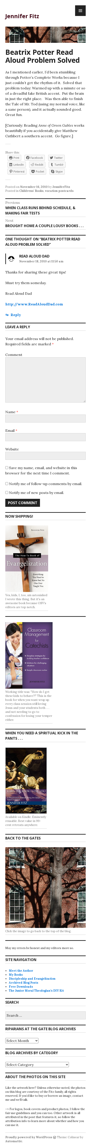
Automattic (13, 1141)
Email (11, 430)
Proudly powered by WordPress (28, 1137)
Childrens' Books (31, 191)
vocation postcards (59, 191)
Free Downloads (21, 987)
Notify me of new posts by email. (36, 492)
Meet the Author (21, 971)
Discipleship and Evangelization (32, 979)
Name (11, 412)
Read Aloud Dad (34, 256)
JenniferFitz (61, 187)
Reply (16, 315)
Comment (13, 354)
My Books (16, 975)
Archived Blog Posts (23, 983)
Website (12, 449)
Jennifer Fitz (22, 16)
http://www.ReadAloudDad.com (34, 304)
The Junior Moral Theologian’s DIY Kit (36, 991)
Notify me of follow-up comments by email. (45, 484)
